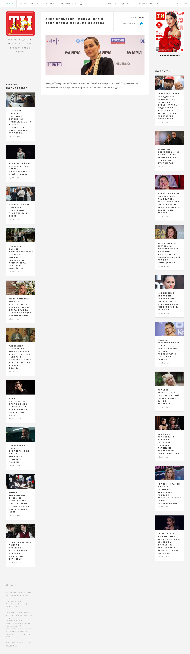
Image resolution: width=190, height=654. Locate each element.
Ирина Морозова (130, 23)
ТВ (90, 4)
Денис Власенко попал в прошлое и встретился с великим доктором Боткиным (20, 550)
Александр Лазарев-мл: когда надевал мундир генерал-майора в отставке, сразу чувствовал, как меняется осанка (20, 357)
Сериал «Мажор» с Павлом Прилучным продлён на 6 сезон (20, 210)
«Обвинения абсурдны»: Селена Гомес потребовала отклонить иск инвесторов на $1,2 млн (168, 301)
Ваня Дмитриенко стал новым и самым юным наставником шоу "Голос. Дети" (18, 406)
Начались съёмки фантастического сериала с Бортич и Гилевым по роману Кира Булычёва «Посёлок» (21, 257)
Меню (186, 3)
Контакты (163, 4)
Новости (64, 4)
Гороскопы (145, 4)
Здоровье (127, 4)
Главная (8, 4)
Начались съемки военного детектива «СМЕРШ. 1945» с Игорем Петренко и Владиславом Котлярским (20, 122)
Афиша (112, 4)
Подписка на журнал (169, 55)
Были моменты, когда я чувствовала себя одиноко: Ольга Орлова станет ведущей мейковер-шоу (20, 307)
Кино (23, 4)
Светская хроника (42, 4)
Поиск (177, 3)
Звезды (79, 4)
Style (99, 4)
